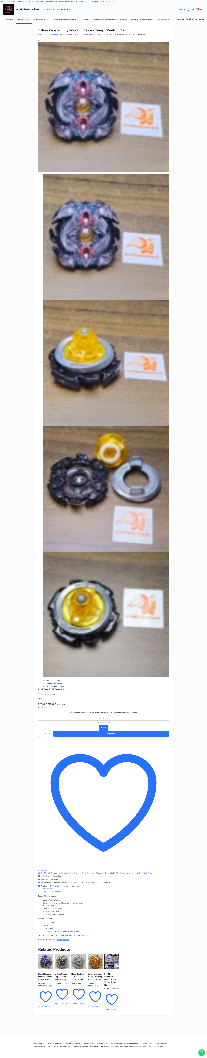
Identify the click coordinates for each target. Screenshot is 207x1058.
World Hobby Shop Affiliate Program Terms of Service (120, 1046)
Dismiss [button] (111, 1)
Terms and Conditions (55, 1043)
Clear (40, 698)
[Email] (200, 19)
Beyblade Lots (163, 19)
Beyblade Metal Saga (41, 19)
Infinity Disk (114, 873)
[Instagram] (187, 19)
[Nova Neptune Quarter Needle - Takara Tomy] (45, 961)
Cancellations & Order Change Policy (125, 1043)
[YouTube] (190, 19)
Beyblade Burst (23, 19)
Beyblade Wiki (63, 940)
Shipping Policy (102, 1043)
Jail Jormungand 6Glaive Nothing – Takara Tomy (95, 977)
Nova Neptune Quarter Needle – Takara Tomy (45, 977)
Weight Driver (125, 873)
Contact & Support (73, 1043)
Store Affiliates (88, 1043)
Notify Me (103, 728)
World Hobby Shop (28, 9)
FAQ (144, 1046)
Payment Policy (147, 1043)
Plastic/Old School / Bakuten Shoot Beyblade (71, 19)
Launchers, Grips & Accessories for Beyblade (110, 19)
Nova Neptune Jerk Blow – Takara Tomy (77, 977)
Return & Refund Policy (62, 1046)
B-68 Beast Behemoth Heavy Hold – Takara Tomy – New (110, 979)
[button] (39, 41)
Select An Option (45, 694)
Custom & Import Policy (43, 1046)
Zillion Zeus (147, 873)
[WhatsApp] (203, 19)
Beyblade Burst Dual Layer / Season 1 (89, 873)
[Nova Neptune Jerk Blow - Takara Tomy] (78, 961)
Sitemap (161, 1046)
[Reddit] (196, 19)
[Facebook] (193, 19)
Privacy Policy (161, 1043)
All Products (49, 9)
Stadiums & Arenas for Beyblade (143, 19)
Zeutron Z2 (136, 873)
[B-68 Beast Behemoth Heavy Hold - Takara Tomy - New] (111, 961)
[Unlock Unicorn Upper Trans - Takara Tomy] (62, 961)
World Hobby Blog (64, 9)
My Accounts (39, 1043)
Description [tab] (47, 889)
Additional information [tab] (52, 892)
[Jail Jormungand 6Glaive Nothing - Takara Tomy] (95, 961)
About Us (152, 1046)
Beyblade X (9, 19)
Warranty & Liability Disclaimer (86, 1046)
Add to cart (111, 734)
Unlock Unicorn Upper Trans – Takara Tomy (61, 977)
